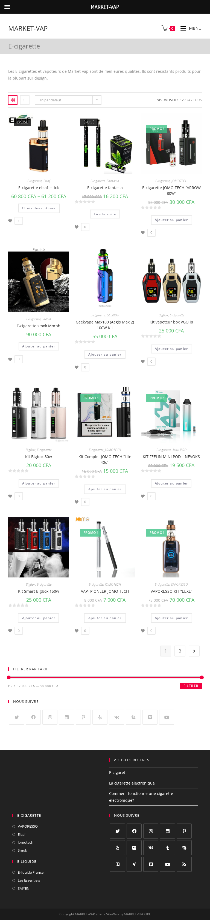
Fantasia (113, 180)
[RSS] (184, 864)
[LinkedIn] (66, 717)
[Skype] (133, 717)
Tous (197, 100)
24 (188, 100)
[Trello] (117, 864)
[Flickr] (134, 847)
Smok (22, 850)
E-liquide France (30, 872)
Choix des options (38, 208)
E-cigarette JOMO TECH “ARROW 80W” (171, 190)
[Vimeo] (150, 717)
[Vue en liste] (25, 100)
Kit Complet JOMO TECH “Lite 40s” (104, 459)
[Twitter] (16, 717)
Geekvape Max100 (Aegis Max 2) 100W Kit (105, 324)
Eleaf (46, 180)
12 (182, 100)
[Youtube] (166, 717)
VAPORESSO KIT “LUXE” (171, 591)
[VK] (116, 717)
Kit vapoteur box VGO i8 (171, 322)
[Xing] (134, 864)
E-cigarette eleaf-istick (38, 187)
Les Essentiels (29, 880)
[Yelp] (99, 717)
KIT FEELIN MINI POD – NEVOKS (171, 456)
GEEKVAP (113, 315)
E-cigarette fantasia (105, 187)
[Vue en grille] (13, 100)
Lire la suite (105, 214)
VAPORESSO (179, 584)
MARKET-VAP (28, 28)
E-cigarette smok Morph (38, 325)
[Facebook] (33, 717)
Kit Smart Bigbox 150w (38, 591)
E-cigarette (34, 180)
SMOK (46, 319)
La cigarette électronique (132, 783)
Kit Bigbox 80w (38, 456)
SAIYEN (24, 888)
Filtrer (191, 685)
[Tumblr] (167, 847)
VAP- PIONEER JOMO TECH (105, 591)
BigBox (163, 315)
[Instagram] (49, 717)
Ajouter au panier (171, 219)
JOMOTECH (179, 180)
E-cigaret (117, 772)
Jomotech (25, 842)
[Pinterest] (83, 717)
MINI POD (179, 449)
